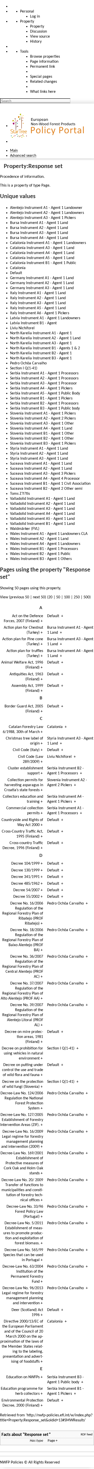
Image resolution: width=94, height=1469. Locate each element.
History (36, 42)
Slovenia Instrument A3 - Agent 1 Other (42, 424)
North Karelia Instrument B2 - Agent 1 (41, 353)
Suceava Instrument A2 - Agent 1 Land (41, 469)
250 (77, 597)
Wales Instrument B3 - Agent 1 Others (41, 559)
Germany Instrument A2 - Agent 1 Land (42, 283)
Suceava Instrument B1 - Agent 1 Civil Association (50, 484)
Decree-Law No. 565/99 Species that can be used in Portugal (23, 1255)
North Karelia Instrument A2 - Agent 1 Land (45, 338)
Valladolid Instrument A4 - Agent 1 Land (42, 514)
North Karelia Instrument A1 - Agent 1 (41, 333)
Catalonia (18, 268)
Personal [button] (27, 12)
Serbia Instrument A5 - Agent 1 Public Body (45, 393)
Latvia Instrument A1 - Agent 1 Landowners (45, 318)
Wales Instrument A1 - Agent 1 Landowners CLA (48, 534)
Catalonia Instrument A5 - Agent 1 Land (42, 258)
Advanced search (23, 155)
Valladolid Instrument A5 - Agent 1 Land (42, 519)
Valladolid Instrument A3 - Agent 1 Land (42, 509)
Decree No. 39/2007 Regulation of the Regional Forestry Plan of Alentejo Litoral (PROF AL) (22, 1015)
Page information (44, 62)
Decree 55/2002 (26, 897)
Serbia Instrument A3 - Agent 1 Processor (43, 383)
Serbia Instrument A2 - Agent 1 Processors (44, 378)
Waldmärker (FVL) (24, 529)
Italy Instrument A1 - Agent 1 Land (38, 293)
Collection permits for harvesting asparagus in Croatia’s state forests (23, 785)
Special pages (41, 77)
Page (45, 186)
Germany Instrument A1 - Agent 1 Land (42, 278)
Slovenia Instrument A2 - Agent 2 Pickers (43, 419)
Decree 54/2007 (26, 890)
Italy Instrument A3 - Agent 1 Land (38, 303)
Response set (36, 1435)
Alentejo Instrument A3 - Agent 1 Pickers (43, 218)
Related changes (43, 82)
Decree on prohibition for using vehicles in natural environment (22, 1053)
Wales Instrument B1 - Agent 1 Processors (44, 549)
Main (14, 150)
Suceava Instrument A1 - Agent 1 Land (41, 464)
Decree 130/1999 (25, 870)
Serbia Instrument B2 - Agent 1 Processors (44, 403)
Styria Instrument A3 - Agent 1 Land (39, 459)
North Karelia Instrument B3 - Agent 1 (41, 358)
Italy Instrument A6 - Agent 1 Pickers (39, 313)
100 (67, 597)
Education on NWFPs (23, 1377)
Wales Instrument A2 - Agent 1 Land (39, 539)
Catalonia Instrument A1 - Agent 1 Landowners (48, 243)
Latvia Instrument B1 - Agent (33, 323)
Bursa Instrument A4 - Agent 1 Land (39, 238)
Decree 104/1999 (25, 864)
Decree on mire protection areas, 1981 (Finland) (24, 1037)
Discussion (38, 32)
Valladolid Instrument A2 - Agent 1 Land (42, 504)
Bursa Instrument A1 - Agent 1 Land (39, 223)
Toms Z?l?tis (20, 494)
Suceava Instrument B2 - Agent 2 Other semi (46, 489)
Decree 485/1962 (25, 884)
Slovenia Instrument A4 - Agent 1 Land (41, 429)
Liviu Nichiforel (22, 328)
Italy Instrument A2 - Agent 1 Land (38, 298)
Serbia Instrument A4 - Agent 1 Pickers (41, 388)
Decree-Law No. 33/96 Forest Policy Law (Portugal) (25, 1212)
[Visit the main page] (48, 126)
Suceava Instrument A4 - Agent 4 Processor (45, 479)
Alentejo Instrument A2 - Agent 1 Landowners (47, 213)
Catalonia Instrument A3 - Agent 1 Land (42, 248)
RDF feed (86, 1434)
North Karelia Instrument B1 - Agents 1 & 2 (45, 348)
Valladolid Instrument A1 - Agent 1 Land (42, 499)
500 (86, 597)
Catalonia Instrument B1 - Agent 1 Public (43, 263)
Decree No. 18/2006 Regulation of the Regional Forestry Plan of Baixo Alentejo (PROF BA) (22, 940)
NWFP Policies (11, 1462)
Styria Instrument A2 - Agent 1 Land (39, 454)
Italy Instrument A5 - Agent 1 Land (38, 308)
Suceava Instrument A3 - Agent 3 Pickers (42, 474)
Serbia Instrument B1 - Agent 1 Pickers (41, 398)
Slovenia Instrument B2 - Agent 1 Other (42, 439)
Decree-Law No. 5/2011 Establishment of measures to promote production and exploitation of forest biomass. (23, 1233)
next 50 (39, 597)
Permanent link (42, 67)
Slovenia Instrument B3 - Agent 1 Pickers (43, 444)
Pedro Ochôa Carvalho (28, 363)
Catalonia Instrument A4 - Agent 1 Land (42, 253)
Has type (36, 1441)
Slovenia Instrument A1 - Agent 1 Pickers (43, 414)
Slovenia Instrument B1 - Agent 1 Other (42, 434)
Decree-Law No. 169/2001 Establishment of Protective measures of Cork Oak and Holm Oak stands (22, 1163)
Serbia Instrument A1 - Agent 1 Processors (44, 373)
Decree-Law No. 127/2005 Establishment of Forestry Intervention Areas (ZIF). (21, 1120)
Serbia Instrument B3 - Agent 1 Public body (45, 408)
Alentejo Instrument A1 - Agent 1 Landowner (46, 208)
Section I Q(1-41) (23, 368)
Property (37, 27)
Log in (35, 17)
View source (40, 37)
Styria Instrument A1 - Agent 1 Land (39, 449)
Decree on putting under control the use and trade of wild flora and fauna (22, 1070)
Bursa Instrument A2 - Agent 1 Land (39, 228)
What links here (43, 92)
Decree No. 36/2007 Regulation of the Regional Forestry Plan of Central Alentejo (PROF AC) (22, 967)
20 (50, 597)
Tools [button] (24, 52)
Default (16, 273)
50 (58, 597)
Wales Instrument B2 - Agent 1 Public (40, 554)
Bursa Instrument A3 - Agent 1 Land (39, 233)
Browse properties (45, 57)
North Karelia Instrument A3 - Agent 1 (41, 343)
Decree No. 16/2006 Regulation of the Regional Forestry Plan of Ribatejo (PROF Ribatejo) (22, 914)
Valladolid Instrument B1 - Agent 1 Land (42, 524)
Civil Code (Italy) (26, 750)
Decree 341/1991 (25, 877)
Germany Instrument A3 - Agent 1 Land (42, 288)
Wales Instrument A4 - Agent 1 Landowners (45, 544)
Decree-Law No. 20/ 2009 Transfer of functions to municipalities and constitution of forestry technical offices (22, 1190)
